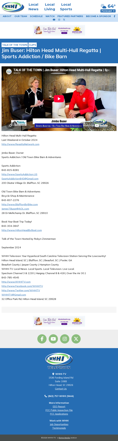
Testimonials (59, 428)
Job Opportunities (59, 424)
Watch (50, 16)
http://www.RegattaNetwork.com (20, 144)
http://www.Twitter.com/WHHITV (21, 290)
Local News (33, 6)
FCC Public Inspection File (59, 410)
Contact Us (61, 388)
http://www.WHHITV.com (16, 281)
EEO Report (59, 406)
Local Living (49, 6)
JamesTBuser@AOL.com (15, 208)
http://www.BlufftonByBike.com (20, 204)
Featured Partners (70, 16)
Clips (32, 44)
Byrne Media (64, 438)
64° (111, 6)
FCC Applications (59, 413)
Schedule (36, 16)
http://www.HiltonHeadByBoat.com (22, 230)
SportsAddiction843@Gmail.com (20, 178)
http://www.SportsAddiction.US (19, 174)
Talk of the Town (14, 44)
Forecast (107, 11)
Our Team (20, 16)
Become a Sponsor (98, 16)
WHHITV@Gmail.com (14, 294)
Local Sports (66, 6)
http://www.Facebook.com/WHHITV (22, 286)
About (7, 16)
